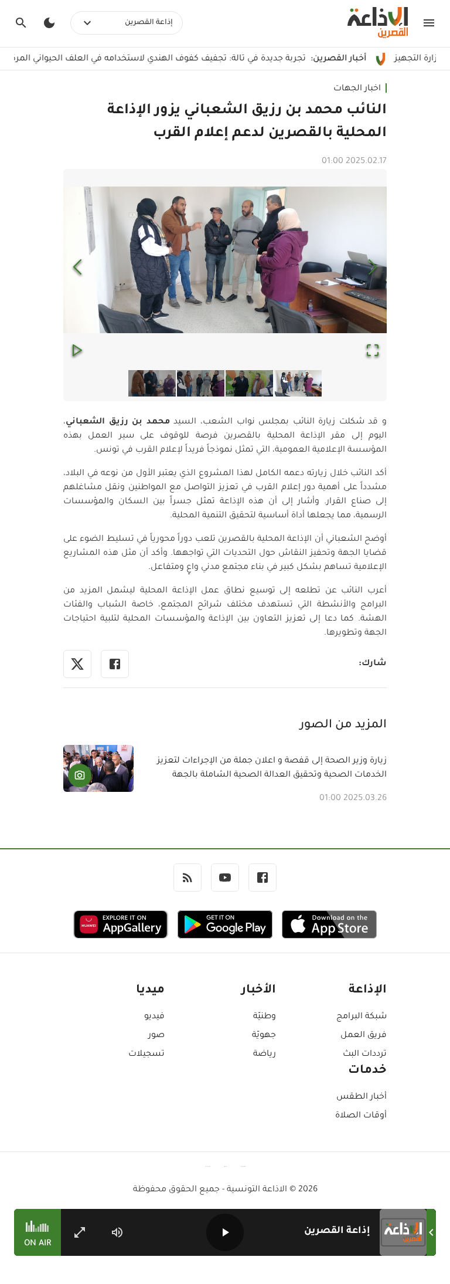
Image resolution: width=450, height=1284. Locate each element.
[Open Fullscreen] (373, 351)
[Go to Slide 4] (152, 383)
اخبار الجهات (357, 89)
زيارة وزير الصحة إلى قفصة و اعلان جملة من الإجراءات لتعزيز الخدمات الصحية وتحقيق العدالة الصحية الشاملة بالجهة (272, 768)
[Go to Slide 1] (298, 383)
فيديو (154, 1017)
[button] (225, 260)
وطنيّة (264, 1017)
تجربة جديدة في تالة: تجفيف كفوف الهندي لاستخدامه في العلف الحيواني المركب (202, 59)
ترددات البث (365, 1054)
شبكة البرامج (361, 1017)
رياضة (264, 1054)
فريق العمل (363, 1036)
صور (156, 1036)
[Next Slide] (373, 267)
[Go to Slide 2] (249, 383)
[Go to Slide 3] (200, 383)
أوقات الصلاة (361, 1116)
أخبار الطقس (361, 1097)
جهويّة (263, 1036)
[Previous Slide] (77, 267)
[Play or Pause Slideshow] (77, 351)
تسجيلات (146, 1054)
